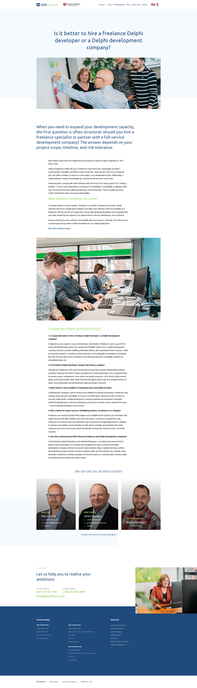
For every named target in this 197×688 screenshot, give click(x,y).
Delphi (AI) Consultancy (118, 625)
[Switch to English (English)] (153, 5)
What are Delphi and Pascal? (120, 641)
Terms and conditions (69, 682)
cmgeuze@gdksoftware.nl (52, 523)
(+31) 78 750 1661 (46, 591)
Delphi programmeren (118, 644)
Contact (144, 5)
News (128, 5)
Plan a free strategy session (59, 228)
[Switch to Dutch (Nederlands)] (157, 5)
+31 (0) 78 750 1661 (135, 526)
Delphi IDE (114, 638)
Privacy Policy (53, 682)
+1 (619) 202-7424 (74, 650)
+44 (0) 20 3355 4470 (93, 520)
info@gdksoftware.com (50, 596)
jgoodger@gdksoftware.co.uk (96, 523)
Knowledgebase (119, 5)
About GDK (136, 5)
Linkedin (47, 526)
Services (101, 5)
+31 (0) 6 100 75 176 (51, 520)
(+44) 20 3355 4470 (74, 591)
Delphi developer (116, 632)
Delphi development (117, 628)
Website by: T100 (86, 682)
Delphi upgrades (116, 635)
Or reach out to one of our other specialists (98, 535)
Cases (109, 5)
